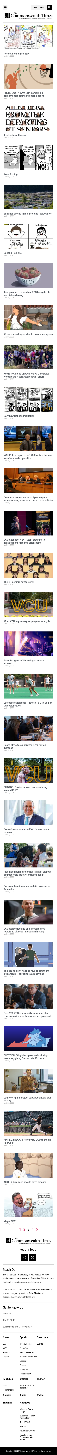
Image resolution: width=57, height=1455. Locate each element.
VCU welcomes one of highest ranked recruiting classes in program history (24, 930)
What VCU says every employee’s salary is (27, 621)
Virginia (6, 1356)
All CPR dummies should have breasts (25, 1182)
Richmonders (8, 1389)
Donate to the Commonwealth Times (26, 1437)
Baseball (23, 1361)
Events (40, 1344)
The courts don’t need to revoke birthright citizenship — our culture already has (26, 972)
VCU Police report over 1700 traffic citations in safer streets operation (28, 457)
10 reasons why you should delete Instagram (28, 334)
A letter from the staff (15, 135)
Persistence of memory (16, 53)
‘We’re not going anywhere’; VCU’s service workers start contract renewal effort (26, 375)
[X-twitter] (32, 1257)
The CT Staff (9, 1320)
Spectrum (42, 1337)
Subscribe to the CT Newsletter (28, 1416)
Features (8, 1379)
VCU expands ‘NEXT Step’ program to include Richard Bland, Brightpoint (24, 541)
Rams (5, 1385)
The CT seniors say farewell (19, 582)
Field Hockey (25, 1373)
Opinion (24, 1379)
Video (40, 1395)
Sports (23, 1337)
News (6, 1337)
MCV (5, 1348)
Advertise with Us (27, 1430)
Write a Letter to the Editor (27, 1386)
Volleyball (24, 1369)
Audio (23, 1395)
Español (7, 1402)
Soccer (23, 1365)
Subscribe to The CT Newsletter (17, 1326)
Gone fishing (11, 174)
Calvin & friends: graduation (19, 415)
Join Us (23, 1426)
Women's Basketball (28, 1356)
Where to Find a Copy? (26, 1410)
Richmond (7, 1352)
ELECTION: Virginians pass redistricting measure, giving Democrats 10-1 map (25, 1057)
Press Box (24, 1348)
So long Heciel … (13, 252)
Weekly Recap (26, 1344)
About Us (7, 1313)
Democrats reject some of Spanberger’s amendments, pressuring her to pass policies (28, 499)
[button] (5, 7)
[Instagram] (24, 1257)
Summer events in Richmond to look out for (27, 213)
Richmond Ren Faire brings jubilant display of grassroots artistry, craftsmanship (27, 873)
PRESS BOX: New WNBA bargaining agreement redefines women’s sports (24, 94)
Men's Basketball (27, 1352)
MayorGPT (9, 1221)
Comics (7, 1395)
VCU (4, 1344)
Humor (41, 1379)
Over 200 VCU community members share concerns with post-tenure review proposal (27, 1015)
